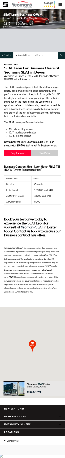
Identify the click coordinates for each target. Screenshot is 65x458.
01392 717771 (34, 392)
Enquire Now (17, 153)
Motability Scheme (17, 424)
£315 (6, 23)
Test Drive (45, 153)
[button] (32, 346)
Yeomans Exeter (38, 384)
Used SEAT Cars (15, 416)
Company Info (13, 441)
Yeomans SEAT (32, 227)
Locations (11, 432)
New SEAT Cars (14, 409)
